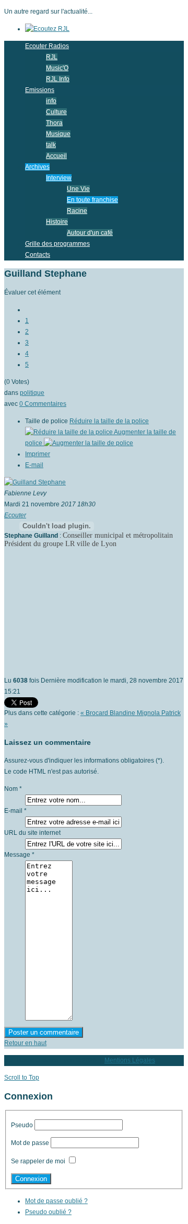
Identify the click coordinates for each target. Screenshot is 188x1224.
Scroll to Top (21, 1077)
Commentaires (42, 403)
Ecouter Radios (47, 46)
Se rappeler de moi (38, 1161)
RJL (51, 57)
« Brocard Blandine (108, 713)
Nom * (13, 788)
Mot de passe (30, 1143)
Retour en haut (25, 1043)
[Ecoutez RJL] (47, 28)
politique (32, 392)
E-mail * (15, 810)
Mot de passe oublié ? (56, 1201)
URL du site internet (32, 832)
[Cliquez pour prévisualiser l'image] (35, 482)
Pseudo (22, 1125)
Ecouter (15, 515)
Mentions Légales (129, 1060)
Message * (19, 854)
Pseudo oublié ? (48, 1212)
